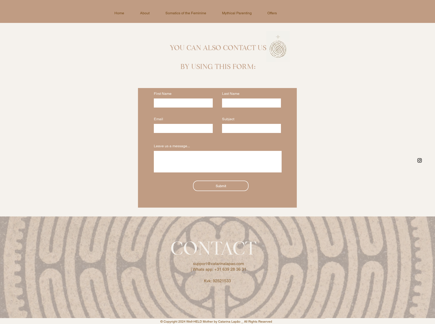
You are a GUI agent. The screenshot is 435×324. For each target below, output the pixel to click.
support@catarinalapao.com (218, 263)
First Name (163, 94)
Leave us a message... (172, 146)
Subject (228, 119)
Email (158, 119)
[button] (272, 13)
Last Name (230, 94)
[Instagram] (420, 160)
